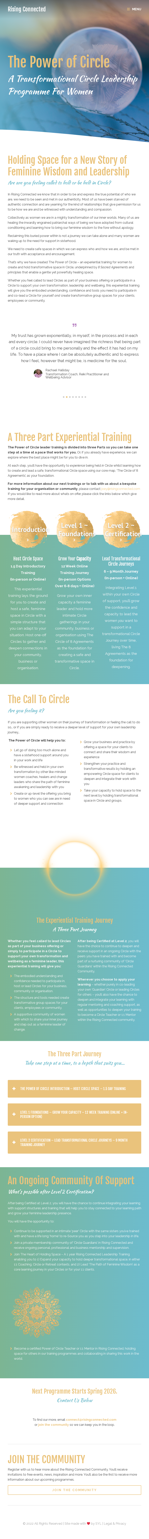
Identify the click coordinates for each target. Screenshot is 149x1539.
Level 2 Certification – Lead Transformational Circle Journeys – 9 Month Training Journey (73, 1142)
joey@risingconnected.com (120, 489)
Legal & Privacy (115, 1523)
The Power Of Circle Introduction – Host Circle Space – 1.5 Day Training (73, 1089)
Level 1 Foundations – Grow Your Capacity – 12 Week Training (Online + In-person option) (74, 1114)
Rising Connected (27, 9)
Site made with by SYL (83, 1523)
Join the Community (74, 1490)
